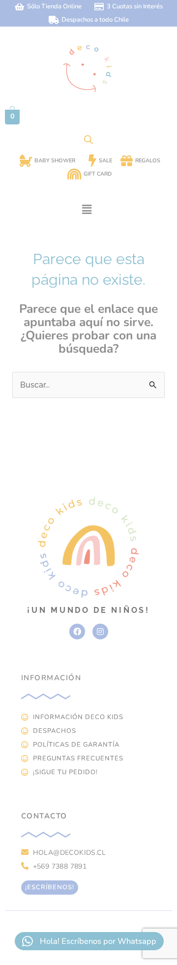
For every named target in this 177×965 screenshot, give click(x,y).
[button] (86, 209)
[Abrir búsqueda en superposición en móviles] (88, 139)
